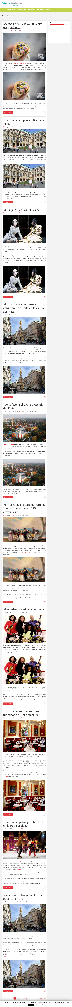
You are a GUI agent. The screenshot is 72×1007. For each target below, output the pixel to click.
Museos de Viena (22, 9)
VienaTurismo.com (7, 1005)
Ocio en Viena (23, 30)
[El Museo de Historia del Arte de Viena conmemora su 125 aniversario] (24, 529)
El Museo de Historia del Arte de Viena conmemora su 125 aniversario (24, 508)
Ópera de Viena (31, 9)
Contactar (47, 9)
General (23, 127)
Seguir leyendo (9, 112)
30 (26, 998)
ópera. (6, 161)
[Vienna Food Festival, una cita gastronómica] (24, 47)
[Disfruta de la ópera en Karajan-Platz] (24, 141)
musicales (5, 776)
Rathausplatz (23, 862)
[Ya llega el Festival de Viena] (24, 229)
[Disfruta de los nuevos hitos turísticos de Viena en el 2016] (24, 736)
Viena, (4, 105)
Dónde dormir (40, 9)
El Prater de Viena (8, 444)
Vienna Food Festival (21, 63)
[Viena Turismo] (12, 3)
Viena (33, 260)
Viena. (4, 956)
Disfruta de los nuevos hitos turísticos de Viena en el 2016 (22, 713)
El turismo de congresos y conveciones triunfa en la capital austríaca (24, 308)
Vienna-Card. (19, 869)
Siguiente (41, 998)
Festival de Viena (27, 246)
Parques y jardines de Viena (30, 411)
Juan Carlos (15, 30)
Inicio (3, 9)
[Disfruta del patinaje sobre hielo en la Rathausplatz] (24, 845)
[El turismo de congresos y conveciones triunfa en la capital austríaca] (24, 331)
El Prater (22, 411)
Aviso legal (62, 1005)
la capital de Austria (27, 552)
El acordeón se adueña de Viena (23, 609)
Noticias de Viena (25, 901)
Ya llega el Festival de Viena (21, 209)
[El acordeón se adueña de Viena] (24, 629)
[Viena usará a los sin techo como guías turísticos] (24, 918)
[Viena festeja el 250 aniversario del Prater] (24, 428)
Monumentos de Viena (11, 9)
